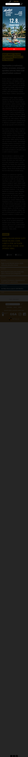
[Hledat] (21, 4)
